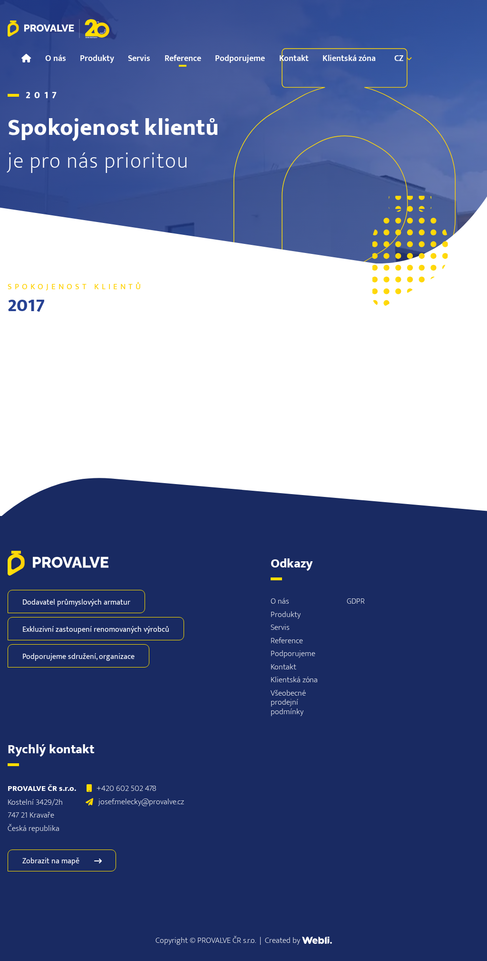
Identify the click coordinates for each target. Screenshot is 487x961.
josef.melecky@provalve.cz (141, 801)
